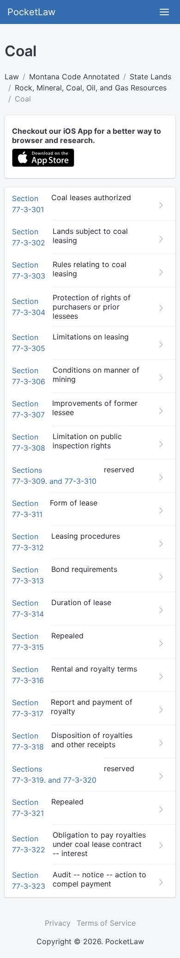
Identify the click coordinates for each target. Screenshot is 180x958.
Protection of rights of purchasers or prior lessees (92, 307)
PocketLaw (31, 12)
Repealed (67, 635)
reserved (119, 469)
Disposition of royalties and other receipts (91, 740)
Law (12, 76)
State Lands (150, 76)
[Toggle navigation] (164, 12)
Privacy (58, 923)
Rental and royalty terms (94, 668)
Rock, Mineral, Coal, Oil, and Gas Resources (91, 87)
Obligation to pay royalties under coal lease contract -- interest (99, 844)
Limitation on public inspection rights (87, 441)
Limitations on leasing (91, 336)
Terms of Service (106, 923)
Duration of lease (81, 602)
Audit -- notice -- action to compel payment (99, 879)
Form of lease (73, 502)
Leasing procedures (85, 536)
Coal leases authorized (91, 197)
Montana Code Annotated (74, 76)
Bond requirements (84, 569)
